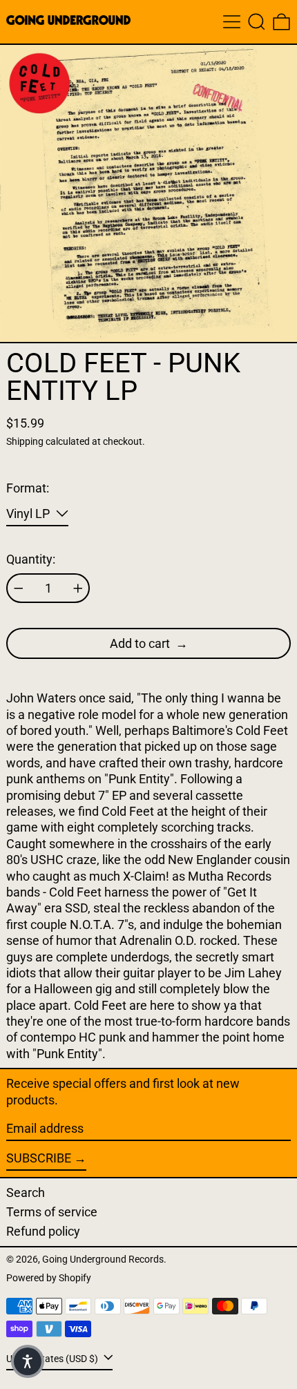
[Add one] (78, 588)
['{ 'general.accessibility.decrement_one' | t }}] (18, 588)
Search (25, 1192)
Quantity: (30, 559)
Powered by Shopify (48, 1278)
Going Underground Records (103, 1259)
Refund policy (43, 1231)
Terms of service (51, 1212)
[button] (256, 22)
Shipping (25, 442)
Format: (27, 488)
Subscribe (38, 1158)
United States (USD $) (53, 1359)
